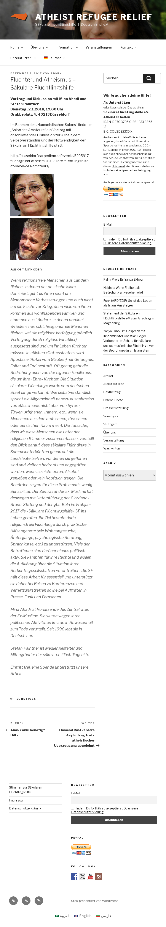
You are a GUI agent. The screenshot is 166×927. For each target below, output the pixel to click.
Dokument (118, 166)
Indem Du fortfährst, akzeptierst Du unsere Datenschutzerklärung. (129, 241)
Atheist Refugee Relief (93, 17)
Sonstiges (26, 698)
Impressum (17, 800)
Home (14, 47)
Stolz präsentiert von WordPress (94, 901)
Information (65, 47)
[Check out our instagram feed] (98, 876)
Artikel (108, 376)
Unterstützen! (21, 58)
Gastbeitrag (112, 392)
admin (56, 73)
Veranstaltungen (99, 47)
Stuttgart (110, 424)
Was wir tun (111, 448)
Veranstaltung (113, 440)
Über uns (37, 47)
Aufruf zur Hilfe (113, 384)
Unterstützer (120, 102)
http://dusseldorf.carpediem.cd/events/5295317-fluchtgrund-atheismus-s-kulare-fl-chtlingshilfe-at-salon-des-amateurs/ (50, 161)
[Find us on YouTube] (90, 876)
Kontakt (126, 47)
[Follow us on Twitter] (82, 876)
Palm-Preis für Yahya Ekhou (123, 279)
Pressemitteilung (116, 408)
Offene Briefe (113, 400)
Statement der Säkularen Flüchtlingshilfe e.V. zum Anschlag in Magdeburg (128, 318)
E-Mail (107, 224)
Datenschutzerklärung (25, 808)
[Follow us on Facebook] (74, 876)
